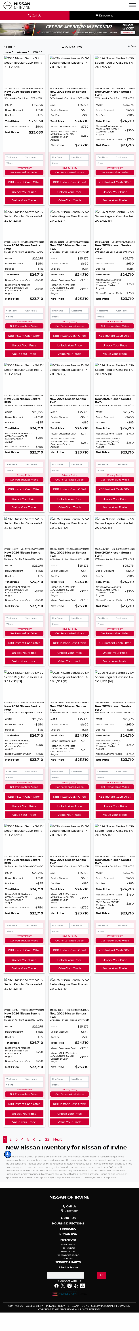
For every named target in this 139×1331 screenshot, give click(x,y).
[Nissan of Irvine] (16, 5)
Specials (68, 1258)
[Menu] (132, 5)
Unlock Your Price (24, 192)
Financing (68, 1228)
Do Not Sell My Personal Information (106, 1305)
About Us (68, 1218)
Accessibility (34, 1305)
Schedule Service (68, 1267)
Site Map (73, 1305)
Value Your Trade (24, 200)
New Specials (68, 1251)
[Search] (101, 1275)
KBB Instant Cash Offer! (24, 182)
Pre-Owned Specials (68, 1255)
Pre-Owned (68, 1247)
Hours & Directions (68, 1223)
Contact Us (16, 1305)
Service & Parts (68, 1262)
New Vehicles (68, 1244)
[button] (7, 1154)
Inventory (68, 1239)
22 (47, 1139)
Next (57, 1139)
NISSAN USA (68, 1234)
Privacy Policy (24, 167)
